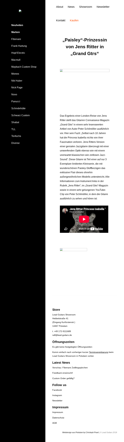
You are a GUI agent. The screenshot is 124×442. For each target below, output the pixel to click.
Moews (15, 73)
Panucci (15, 101)
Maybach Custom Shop (23, 66)
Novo (14, 94)
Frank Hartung (19, 46)
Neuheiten (17, 25)
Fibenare (16, 39)
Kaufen (74, 20)
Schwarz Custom (20, 115)
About (59, 6)
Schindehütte (18, 108)
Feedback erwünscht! (62, 373)
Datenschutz (58, 417)
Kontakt (60, 20)
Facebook (57, 390)
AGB (54, 423)
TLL (13, 129)
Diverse (15, 143)
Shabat (15, 122)
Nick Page (17, 87)
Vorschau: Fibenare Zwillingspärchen (70, 367)
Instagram (57, 395)
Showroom (85, 6)
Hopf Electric (18, 53)
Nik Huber (16, 80)
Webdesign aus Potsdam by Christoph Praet (80, 432)
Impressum (57, 412)
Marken (15, 32)
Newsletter (103, 6)
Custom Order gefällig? (63, 378)
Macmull (15, 60)
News (71, 6)
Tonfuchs (16, 136)
